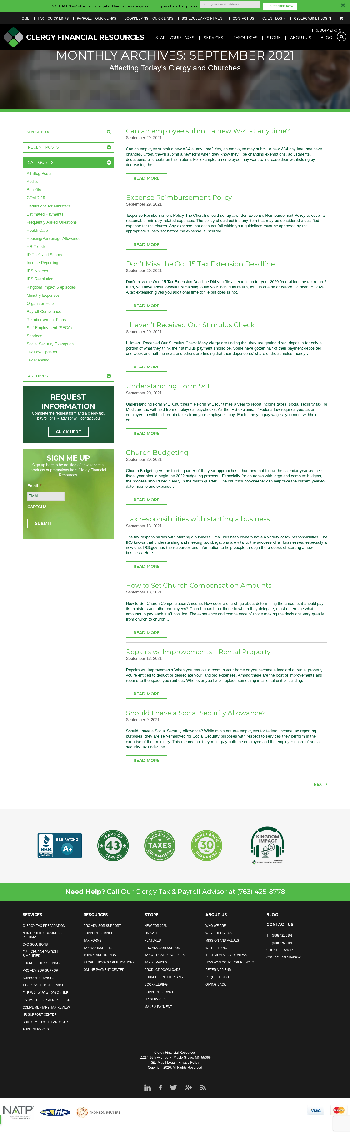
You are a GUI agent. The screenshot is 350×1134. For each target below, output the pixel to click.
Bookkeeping (156, 984)
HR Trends (36, 246)
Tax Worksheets (98, 948)
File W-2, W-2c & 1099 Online (45, 992)
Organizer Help (40, 303)
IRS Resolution (40, 279)
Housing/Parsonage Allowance (53, 238)
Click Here (68, 431)
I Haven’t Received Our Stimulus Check (190, 325)
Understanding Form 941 (168, 386)
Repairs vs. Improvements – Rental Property (198, 652)
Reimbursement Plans (46, 319)
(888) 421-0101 (329, 30)
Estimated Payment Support (47, 1000)
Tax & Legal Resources (165, 955)
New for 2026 (156, 926)
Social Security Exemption (50, 344)
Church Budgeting (157, 452)
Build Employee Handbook (46, 1022)
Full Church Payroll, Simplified (41, 954)
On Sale (151, 933)
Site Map (157, 1062)
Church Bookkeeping (41, 963)
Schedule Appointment (203, 18)
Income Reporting (42, 263)
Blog (326, 37)
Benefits (34, 189)
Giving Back (215, 984)
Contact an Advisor (283, 957)
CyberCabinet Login (312, 18)
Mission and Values (222, 940)
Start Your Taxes (174, 37)
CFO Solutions (35, 944)
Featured (153, 940)
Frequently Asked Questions (52, 222)
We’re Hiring (216, 948)
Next (319, 784)
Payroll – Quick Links (96, 18)
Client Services (280, 950)
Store (274, 37)
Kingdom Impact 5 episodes (51, 287)
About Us (300, 37)
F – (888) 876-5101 (279, 943)
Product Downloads (162, 970)
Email (34, 485)
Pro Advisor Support (41, 970)
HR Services (155, 999)
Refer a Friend (218, 970)
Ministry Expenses (43, 295)
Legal (171, 1062)
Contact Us (243, 18)
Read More (147, 178)
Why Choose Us (218, 933)
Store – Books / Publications (109, 962)
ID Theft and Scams (44, 254)
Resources (245, 37)
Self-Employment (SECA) (49, 328)
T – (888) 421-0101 (279, 935)
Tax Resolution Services (44, 985)
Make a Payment (158, 1007)
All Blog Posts (39, 173)
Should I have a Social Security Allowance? (196, 713)
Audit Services (36, 1029)
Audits (32, 181)
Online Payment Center (104, 970)
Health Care (37, 230)
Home (24, 18)
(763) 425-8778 (261, 892)
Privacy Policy (188, 1062)
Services (213, 37)
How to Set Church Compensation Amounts (199, 585)
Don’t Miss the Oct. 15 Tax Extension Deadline (200, 264)
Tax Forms (93, 940)
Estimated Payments (45, 214)
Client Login (274, 18)
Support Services (39, 978)
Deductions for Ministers (48, 206)
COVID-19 (36, 198)
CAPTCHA (37, 507)
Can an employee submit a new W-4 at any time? (208, 131)
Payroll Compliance (44, 311)
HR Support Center (39, 1014)
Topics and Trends (100, 955)
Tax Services (156, 962)
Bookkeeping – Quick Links (149, 18)
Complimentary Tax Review (46, 1007)
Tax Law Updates (42, 352)
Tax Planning (38, 360)
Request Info (217, 977)
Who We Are (215, 926)
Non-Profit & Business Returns (42, 935)
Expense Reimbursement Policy (179, 197)
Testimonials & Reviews (226, 955)
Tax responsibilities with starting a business (198, 519)
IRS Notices (37, 271)
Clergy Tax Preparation (44, 926)
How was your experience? (229, 962)
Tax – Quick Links (53, 18)
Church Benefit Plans (164, 977)
